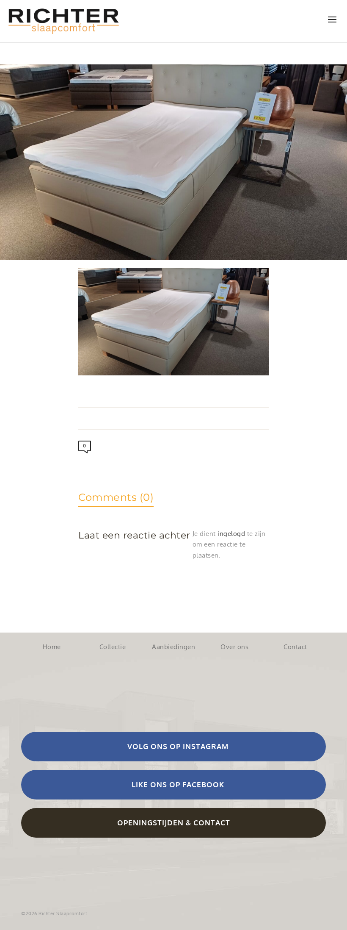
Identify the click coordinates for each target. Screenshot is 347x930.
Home (52, 647)
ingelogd (231, 534)
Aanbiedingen (173, 647)
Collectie (112, 647)
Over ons (234, 647)
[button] (173, 746)
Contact (295, 647)
